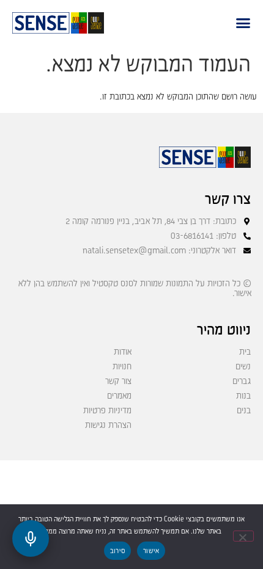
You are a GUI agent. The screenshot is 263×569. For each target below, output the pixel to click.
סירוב (117, 551)
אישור (151, 551)
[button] (243, 23)
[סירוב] (243, 536)
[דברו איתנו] (30, 538)
